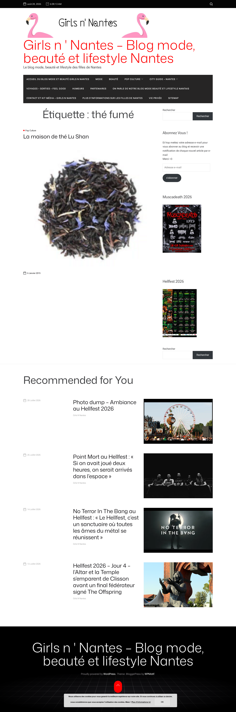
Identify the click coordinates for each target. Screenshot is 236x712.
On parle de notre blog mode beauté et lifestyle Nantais (151, 88)
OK (162, 701)
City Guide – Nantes (162, 79)
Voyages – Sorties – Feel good (46, 88)
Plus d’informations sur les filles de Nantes (113, 98)
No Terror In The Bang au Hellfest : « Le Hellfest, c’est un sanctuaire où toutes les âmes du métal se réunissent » (106, 524)
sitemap (173, 98)
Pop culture (132, 79)
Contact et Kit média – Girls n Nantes (51, 98)
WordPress (109, 673)
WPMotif (149, 673)
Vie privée (155, 98)
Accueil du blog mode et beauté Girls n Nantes (57, 79)
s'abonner (171, 177)
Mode (99, 79)
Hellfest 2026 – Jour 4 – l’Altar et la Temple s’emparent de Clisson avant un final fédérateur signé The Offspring (104, 578)
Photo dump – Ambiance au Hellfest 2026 (104, 405)
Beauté (113, 79)
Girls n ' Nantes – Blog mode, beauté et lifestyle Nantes (109, 51)
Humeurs (78, 88)
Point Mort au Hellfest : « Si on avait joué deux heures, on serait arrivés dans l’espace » (103, 466)
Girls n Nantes (79, 415)
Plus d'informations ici (141, 702)
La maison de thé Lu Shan (56, 136)
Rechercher (169, 110)
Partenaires (98, 88)
